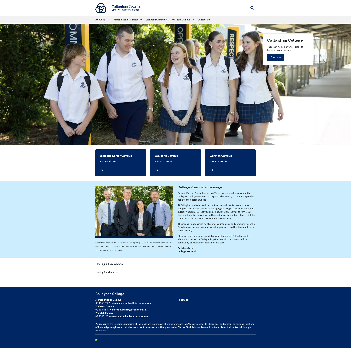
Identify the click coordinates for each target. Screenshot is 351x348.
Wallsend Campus (166, 155)
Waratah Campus (221, 155)
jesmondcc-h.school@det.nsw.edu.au (131, 303)
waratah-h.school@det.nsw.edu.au (129, 316)
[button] (101, 20)
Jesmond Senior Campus (116, 155)
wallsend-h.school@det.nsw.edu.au (128, 309)
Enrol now (276, 57)
